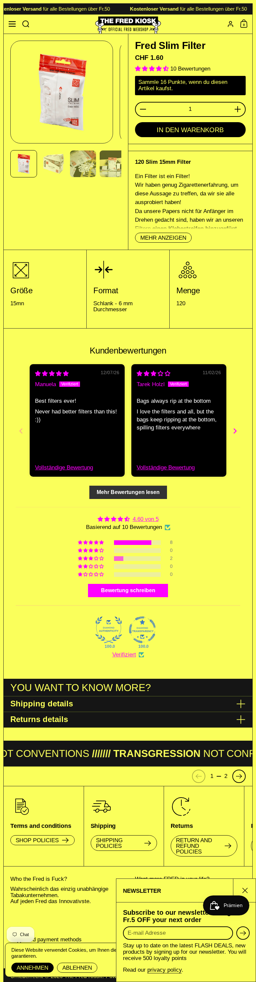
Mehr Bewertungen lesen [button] (128, 492)
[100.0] (108, 629)
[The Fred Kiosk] (128, 24)
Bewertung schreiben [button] (128, 590)
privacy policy (164, 970)
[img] (52, 373)
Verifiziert (124, 654)
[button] (26, 24)
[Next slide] (235, 430)
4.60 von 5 (146, 519)
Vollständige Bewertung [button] (64, 467)
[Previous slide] (21, 430)
